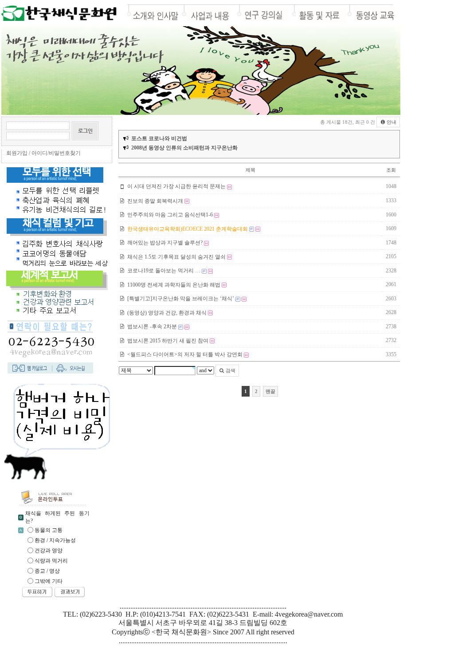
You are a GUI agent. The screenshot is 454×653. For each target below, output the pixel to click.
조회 (391, 170)
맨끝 (270, 391)
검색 (229, 370)
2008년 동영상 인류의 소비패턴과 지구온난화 (184, 148)
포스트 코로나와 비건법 (159, 138)
